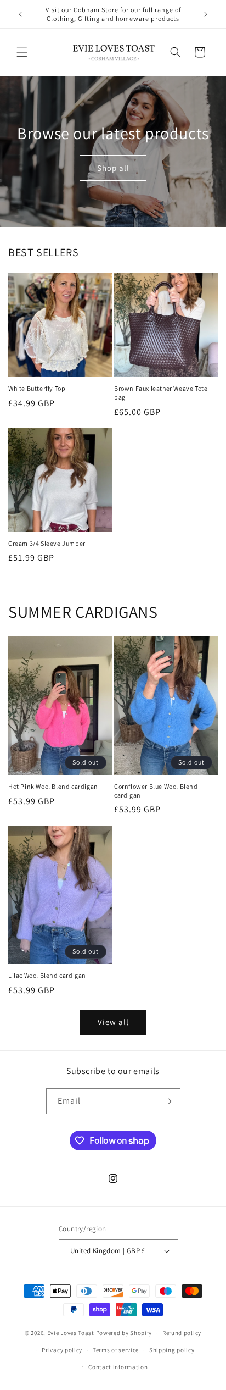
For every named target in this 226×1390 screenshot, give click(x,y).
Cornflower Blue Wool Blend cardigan (156, 790)
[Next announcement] (206, 14)
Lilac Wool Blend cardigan (47, 975)
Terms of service (116, 1350)
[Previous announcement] (20, 14)
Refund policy (181, 1333)
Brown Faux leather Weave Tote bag (160, 392)
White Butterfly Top (36, 388)
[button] (22, 52)
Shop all (113, 167)
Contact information (118, 1367)
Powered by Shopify (124, 1333)
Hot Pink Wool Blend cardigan (53, 786)
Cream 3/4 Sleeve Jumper (47, 543)
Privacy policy (62, 1350)
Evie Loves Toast (70, 1333)
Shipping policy (172, 1350)
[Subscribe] (168, 1101)
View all (113, 1022)
